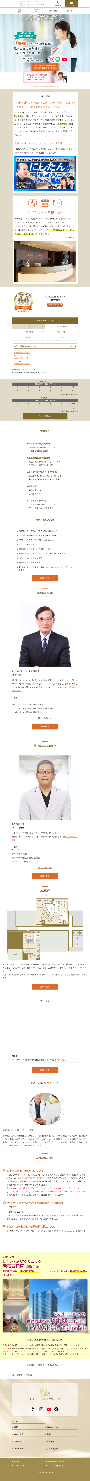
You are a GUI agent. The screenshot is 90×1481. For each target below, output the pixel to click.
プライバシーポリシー (21, 1466)
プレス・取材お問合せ (55, 1466)
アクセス (61, 337)
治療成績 (30, 1365)
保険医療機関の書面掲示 (56, 1461)
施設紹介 (28, 337)
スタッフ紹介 (61, 332)
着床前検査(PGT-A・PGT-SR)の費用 (44, 479)
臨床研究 (41, 1365)
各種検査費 (33, 494)
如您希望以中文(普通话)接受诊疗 (44, 87)
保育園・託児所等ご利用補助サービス (34, 1178)
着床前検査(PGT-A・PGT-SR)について (45, 476)
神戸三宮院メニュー (45, 320)
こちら (69, 1231)
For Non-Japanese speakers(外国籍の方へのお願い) (29, 372)
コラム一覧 (18, 1449)
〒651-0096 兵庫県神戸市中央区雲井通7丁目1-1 (38, 1060)
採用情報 (50, 1442)
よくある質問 (52, 1449)
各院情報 (19, 1375)
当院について (20, 11)
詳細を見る (45, 578)
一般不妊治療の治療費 (38, 451)
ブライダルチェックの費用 (40, 508)
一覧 (74, 346)
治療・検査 (53, 11)
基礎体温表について (55, 1365)
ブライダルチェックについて (41, 505)
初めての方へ (36, 11)
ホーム (16, 1421)
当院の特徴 (28, 332)
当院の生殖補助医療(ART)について (43, 462)
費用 (70, 11)
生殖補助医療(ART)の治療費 (41, 465)
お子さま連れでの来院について (23, 369)
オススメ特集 (61, 326)
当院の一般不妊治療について (41, 447)
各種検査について (36, 490)
